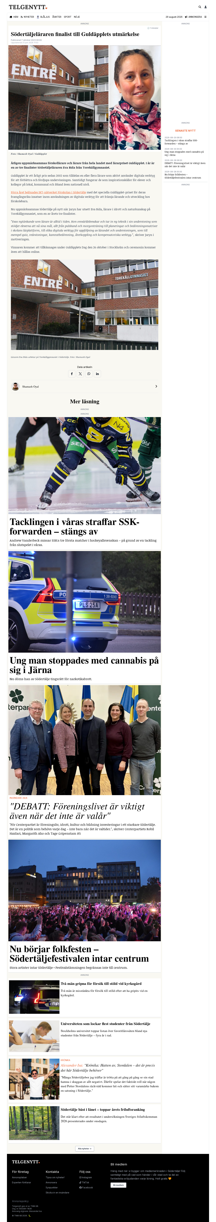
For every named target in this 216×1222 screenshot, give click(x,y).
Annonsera (51, 1182)
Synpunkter (52, 1187)
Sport (67, 16)
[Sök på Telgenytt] (199, 7)
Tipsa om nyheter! (55, 1177)
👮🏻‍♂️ (43, 16)
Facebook (87, 1187)
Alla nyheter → (84, 1148)
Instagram (86, 1177)
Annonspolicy (20, 1201)
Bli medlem (118, 1185)
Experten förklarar (21, 1182)
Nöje (77, 16)
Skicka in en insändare (57, 1192)
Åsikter (56, 16)
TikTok (85, 1182)
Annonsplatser (19, 1177)
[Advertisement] (185, 73)
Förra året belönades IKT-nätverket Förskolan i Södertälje (48, 192)
